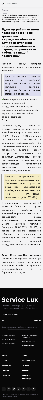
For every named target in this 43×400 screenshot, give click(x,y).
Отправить (37, 320)
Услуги (25, 355)
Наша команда (28, 360)
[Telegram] (19, 389)
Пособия (6, 375)
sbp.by (15, 397)
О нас (4, 360)
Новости (25, 370)
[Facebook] (4, 389)
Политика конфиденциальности (19, 329)
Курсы (4, 355)
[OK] (28, 389)
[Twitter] (9, 389)
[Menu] (39, 3)
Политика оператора (26, 377)
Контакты (26, 365)
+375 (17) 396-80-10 (8, 339)
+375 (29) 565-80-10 (8, 343)
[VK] (23, 389)
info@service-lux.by (28, 345)
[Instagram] (14, 389)
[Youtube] (33, 389)
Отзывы (5, 370)
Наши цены (7, 365)
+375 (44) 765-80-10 (8, 335)
